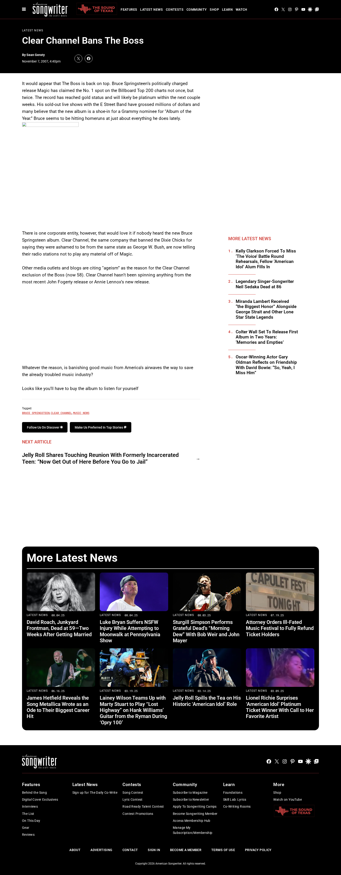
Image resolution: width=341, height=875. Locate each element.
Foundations (233, 792)
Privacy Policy (258, 850)
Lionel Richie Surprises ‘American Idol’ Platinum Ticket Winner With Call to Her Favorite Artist (280, 707)
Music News (81, 413)
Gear (25, 827)
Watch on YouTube (287, 799)
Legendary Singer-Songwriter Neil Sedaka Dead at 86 (265, 284)
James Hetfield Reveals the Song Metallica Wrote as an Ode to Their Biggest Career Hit (58, 707)
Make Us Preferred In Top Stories (99, 427)
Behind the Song (34, 792)
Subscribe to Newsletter (191, 799)
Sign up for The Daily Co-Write (95, 792)
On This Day (31, 821)
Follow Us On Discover (43, 427)
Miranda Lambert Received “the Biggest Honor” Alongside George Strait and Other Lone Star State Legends (266, 309)
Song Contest (132, 792)
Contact (130, 850)
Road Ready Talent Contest (143, 806)
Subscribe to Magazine (190, 792)
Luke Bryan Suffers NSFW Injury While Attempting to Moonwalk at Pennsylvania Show (130, 631)
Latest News (151, 9)
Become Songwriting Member (195, 814)
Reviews (28, 834)
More (278, 784)
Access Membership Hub (191, 821)
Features (129, 9)
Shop (214, 9)
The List (28, 814)
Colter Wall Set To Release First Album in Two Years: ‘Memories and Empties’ (267, 337)
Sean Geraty (35, 55)
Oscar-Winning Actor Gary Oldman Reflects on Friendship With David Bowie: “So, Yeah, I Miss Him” (266, 364)
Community (197, 9)
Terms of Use (223, 850)
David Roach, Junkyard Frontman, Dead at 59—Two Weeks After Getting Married (59, 628)
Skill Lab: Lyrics (234, 799)
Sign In (154, 850)
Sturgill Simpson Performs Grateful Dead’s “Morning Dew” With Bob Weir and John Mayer (206, 631)
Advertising (101, 850)
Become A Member (185, 850)
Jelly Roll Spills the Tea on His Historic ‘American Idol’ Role (207, 701)
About (74, 850)
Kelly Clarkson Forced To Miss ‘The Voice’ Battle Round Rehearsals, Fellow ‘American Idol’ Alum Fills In (266, 259)
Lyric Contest (132, 799)
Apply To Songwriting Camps (195, 806)
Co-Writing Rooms (237, 806)
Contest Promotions (137, 814)
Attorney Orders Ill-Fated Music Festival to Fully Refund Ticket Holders (280, 628)
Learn (227, 9)
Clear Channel (61, 413)
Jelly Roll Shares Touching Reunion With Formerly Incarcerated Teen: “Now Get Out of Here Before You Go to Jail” (100, 458)
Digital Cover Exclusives (40, 799)
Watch (241, 9)
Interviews (30, 806)
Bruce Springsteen (36, 413)
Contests (174, 9)
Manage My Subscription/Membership (192, 830)
